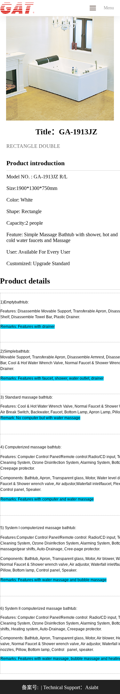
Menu (93, 8)
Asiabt (91, 687)
